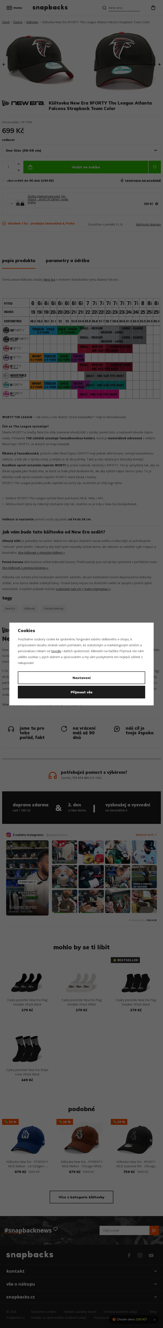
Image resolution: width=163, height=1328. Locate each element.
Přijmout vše (82, 692)
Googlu (56, 651)
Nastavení (82, 678)
